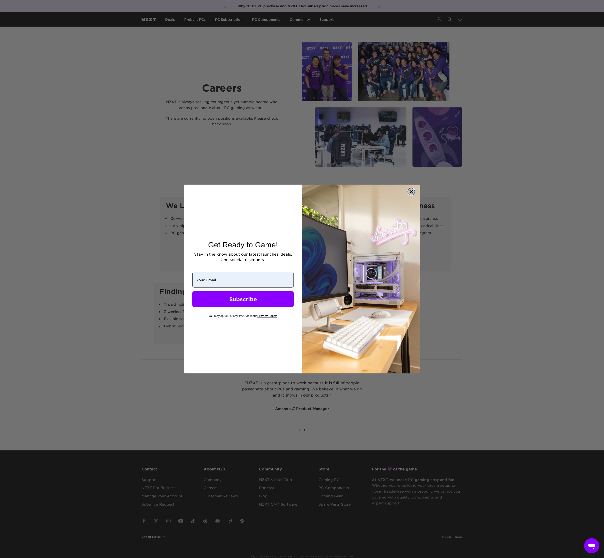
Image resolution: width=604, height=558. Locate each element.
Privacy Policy (267, 316)
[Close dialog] (411, 191)
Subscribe (243, 299)
